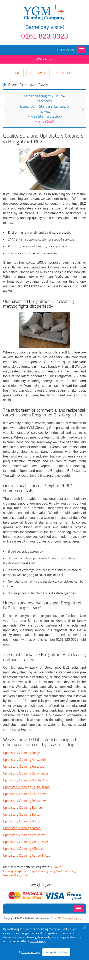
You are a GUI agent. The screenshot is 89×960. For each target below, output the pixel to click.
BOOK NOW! (44, 59)
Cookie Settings (30, 952)
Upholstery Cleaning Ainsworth (24, 759)
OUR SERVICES (38, 73)
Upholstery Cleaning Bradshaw (24, 800)
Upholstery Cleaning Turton (22, 828)
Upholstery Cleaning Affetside (23, 848)
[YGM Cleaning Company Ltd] (44, 12)
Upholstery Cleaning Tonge (21, 752)
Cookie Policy (38, 941)
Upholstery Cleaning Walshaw (24, 834)
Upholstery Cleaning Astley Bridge (26, 855)
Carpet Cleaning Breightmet (45, 871)
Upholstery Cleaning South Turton (26, 787)
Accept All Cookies (56, 952)
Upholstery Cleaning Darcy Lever (25, 773)
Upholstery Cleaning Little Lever (25, 793)
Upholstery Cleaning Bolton (22, 814)
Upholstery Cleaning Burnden (23, 807)
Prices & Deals (65, 73)
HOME (17, 73)
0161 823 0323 (44, 36)
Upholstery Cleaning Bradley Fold (26, 780)
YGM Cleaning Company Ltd (71, 918)
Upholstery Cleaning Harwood (23, 766)
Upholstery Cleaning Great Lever (25, 841)
